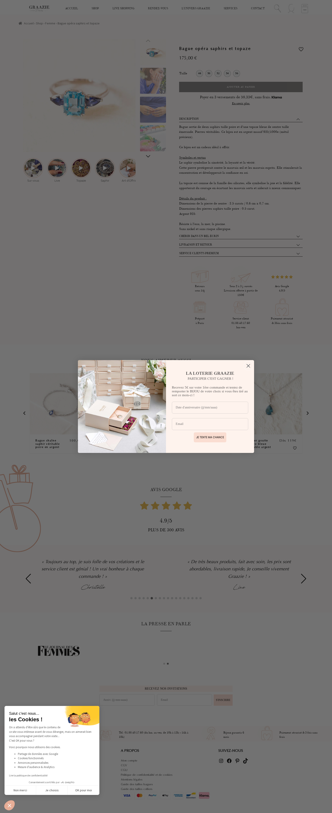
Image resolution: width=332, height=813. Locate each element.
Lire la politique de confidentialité (28, 775)
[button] (9, 805)
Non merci (20, 790)
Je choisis (52, 790)
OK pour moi (83, 790)
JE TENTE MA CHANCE (210, 437)
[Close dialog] (248, 366)
